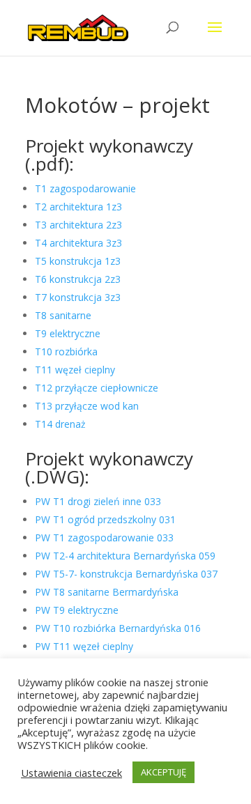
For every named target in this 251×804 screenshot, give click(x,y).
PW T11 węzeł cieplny (84, 646)
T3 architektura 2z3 (78, 224)
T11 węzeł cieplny (75, 369)
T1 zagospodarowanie (85, 188)
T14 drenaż (60, 424)
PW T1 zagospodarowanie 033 (104, 537)
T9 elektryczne (67, 333)
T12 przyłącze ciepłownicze (96, 387)
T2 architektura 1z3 (78, 206)
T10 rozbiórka (66, 351)
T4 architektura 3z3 (78, 242)
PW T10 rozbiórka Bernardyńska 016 (118, 628)
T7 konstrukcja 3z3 (78, 297)
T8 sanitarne (63, 315)
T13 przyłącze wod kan (87, 405)
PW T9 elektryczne (77, 610)
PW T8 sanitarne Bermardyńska (106, 591)
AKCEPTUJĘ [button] (163, 772)
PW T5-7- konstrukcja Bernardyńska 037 (126, 573)
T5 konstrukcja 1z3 (78, 261)
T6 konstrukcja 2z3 (78, 279)
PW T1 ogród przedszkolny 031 (105, 519)
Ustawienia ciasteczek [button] (71, 772)
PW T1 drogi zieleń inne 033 (98, 501)
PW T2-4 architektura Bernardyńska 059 (125, 555)
